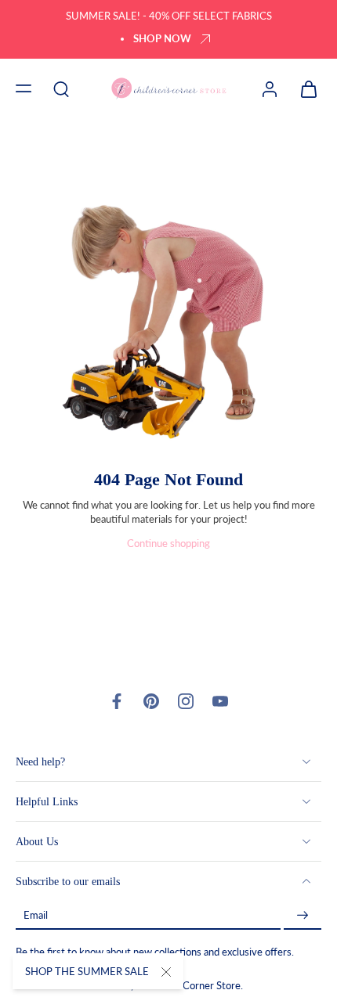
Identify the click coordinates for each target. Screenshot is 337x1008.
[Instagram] (185, 701)
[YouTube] (220, 701)
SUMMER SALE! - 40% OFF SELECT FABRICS (169, 16)
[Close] (166, 972)
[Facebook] (117, 701)
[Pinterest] (151, 701)
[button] (23, 88)
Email (36, 915)
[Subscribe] (302, 915)
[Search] (61, 88)
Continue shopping (168, 543)
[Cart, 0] (304, 88)
